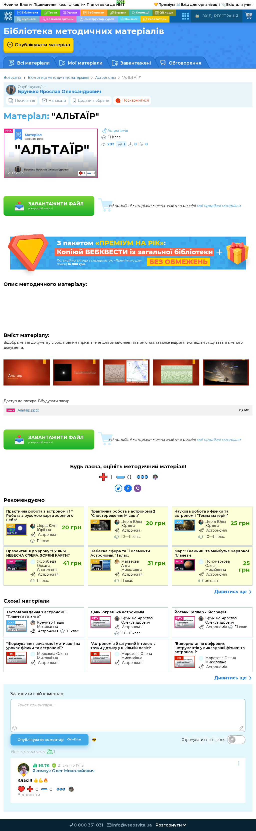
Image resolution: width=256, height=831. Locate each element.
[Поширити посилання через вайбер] (137, 488)
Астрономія (105, 77)
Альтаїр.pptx (28, 410)
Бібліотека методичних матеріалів (58, 77)
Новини (11, 4)
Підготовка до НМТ (106, 4)
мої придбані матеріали (219, 205)
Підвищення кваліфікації (59, 4)
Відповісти (29, 794)
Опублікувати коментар (50, 739)
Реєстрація (226, 16)
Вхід (207, 16)
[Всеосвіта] (8, 16)
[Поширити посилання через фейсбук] (128, 488)
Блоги (26, 4)
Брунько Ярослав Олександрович (59, 91)
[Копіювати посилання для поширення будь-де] (118, 488)
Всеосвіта (12, 77)
